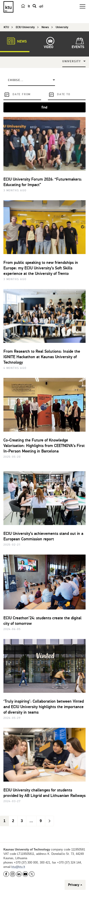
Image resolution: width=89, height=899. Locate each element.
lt (29, 6)
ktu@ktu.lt (18, 867)
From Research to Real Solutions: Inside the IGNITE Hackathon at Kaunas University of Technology (41, 357)
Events (78, 47)
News (21, 41)
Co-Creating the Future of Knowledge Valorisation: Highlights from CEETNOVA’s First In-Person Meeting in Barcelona (44, 446)
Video (48, 47)
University (71, 61)
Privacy (73, 885)
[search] (34, 6)
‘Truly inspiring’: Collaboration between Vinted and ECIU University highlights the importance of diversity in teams (43, 707)
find (44, 107)
